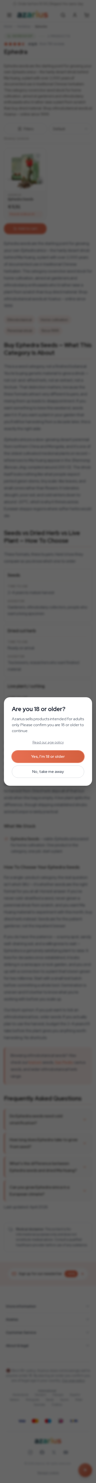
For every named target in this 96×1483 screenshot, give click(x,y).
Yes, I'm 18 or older (48, 756)
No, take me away (48, 771)
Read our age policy (48, 742)
